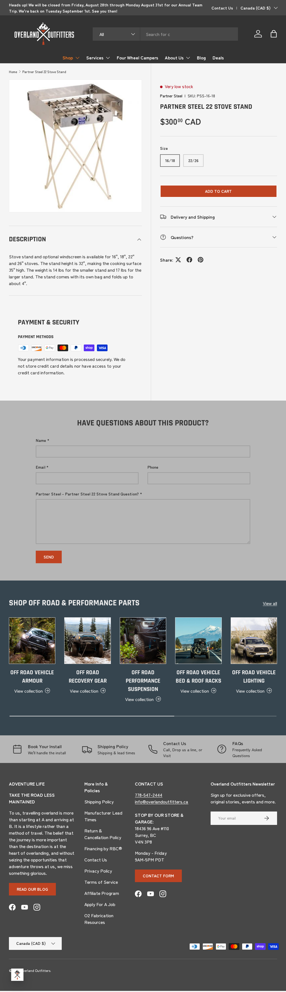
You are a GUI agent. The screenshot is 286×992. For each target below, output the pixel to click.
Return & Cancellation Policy (102, 834)
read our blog (32, 889)
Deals (218, 57)
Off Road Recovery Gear (88, 677)
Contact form (158, 875)
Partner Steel (171, 95)
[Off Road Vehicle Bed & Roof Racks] (198, 640)
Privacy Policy (98, 870)
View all (270, 603)
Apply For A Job (99, 904)
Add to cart (218, 191)
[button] (274, 34)
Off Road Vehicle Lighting (254, 677)
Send (49, 557)
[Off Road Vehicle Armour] (32, 640)
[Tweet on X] (178, 259)
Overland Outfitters (35, 970)
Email (40, 467)
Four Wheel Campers (137, 57)
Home (13, 71)
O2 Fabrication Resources (98, 918)
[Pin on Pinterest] (200, 259)
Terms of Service (101, 881)
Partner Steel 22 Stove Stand (44, 71)
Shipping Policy (99, 801)
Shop (68, 57)
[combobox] (165, 34)
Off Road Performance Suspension (143, 681)
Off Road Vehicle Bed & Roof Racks (198, 677)
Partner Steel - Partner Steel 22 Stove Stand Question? (87, 494)
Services (94, 57)
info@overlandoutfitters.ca (161, 801)
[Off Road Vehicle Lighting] (254, 640)
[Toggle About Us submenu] (188, 57)
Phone (152, 467)
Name (41, 440)
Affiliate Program (101, 893)
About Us (174, 57)
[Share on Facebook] (189, 259)
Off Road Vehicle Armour (32, 677)
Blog (201, 57)
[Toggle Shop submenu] (77, 57)
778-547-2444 (148, 794)
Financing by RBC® (103, 848)
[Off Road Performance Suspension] (143, 640)
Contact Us (222, 8)
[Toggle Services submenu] (107, 57)
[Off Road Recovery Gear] (87, 640)
